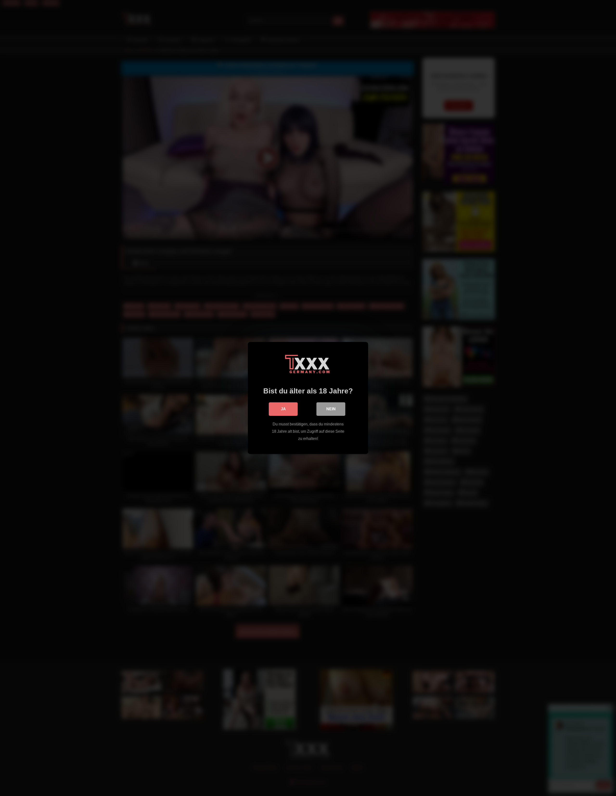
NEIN (331, 409)
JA (283, 409)
